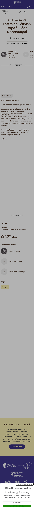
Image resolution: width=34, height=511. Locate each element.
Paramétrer (17, 502)
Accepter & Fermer (17, 506)
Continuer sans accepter (24, 484)
